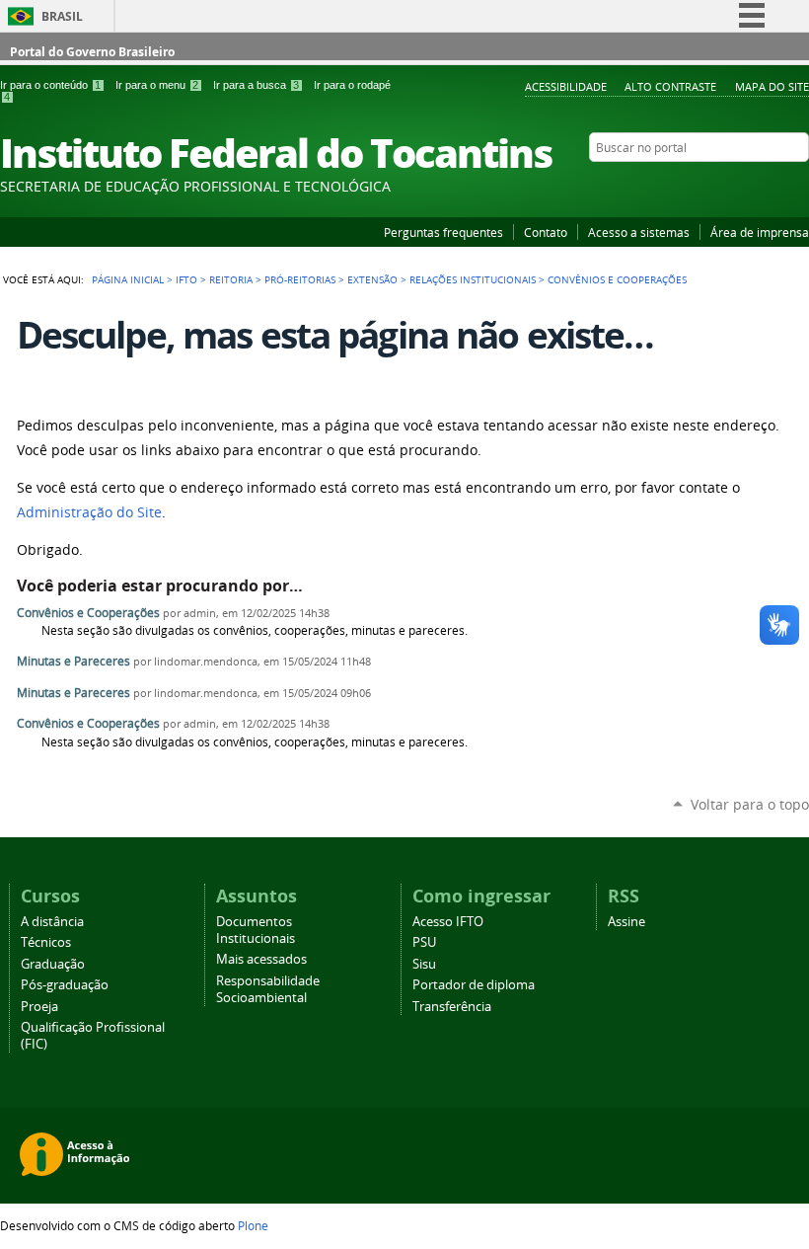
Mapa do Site (772, 86)
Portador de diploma (473, 984)
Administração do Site (89, 512)
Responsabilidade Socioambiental (268, 989)
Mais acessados (261, 959)
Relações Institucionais (472, 279)
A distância (52, 921)
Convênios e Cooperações (88, 612)
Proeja (39, 1006)
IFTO (186, 279)
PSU (424, 942)
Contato (545, 232)
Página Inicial (128, 279)
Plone (253, 1225)
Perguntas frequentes (443, 232)
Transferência (451, 1006)
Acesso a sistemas (639, 232)
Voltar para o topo (750, 804)
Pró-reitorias (299, 279)
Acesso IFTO (447, 921)
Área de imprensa (759, 232)
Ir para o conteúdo (50, 85)
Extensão (372, 279)
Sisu (424, 964)
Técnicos (46, 942)
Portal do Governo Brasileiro (92, 51)
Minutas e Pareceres (73, 661)
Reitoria (231, 279)
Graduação (53, 964)
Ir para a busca (256, 85)
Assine (626, 921)
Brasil (62, 16)
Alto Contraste (670, 86)
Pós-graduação (65, 984)
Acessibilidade (566, 86)
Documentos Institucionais (255, 930)
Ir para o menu (156, 85)
